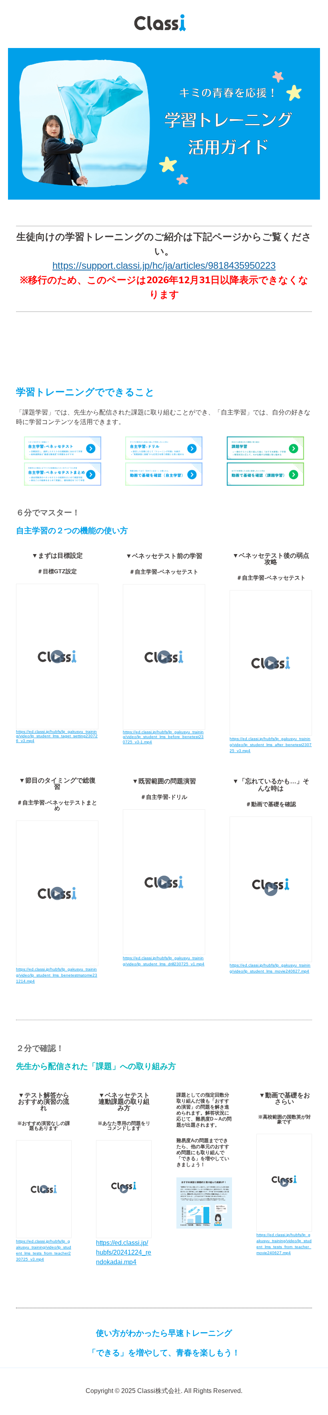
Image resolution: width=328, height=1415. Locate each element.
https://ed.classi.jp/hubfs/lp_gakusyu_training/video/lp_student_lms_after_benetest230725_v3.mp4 (271, 745)
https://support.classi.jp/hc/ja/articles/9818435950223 (164, 265)
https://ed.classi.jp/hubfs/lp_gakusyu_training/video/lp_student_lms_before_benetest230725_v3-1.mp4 (163, 737)
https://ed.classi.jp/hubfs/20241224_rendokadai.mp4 (123, 1252)
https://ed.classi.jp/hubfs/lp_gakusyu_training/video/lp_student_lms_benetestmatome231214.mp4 (56, 975)
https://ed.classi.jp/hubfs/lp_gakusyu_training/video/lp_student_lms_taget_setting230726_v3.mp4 (57, 736)
